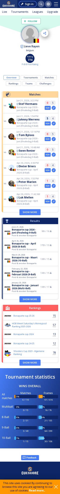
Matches (49, 77)
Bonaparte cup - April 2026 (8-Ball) (24, 245)
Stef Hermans (28, 104)
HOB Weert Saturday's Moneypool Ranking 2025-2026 (29, 325)
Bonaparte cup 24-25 (24, 343)
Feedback (31, 457)
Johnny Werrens (29, 119)
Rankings (13, 83)
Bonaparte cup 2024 (24, 334)
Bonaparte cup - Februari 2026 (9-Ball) (24, 273)
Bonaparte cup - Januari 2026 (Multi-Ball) (25, 287)
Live (4, 12)
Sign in (29, 4)
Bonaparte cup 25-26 (24, 315)
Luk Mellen (26, 197)
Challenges (45, 83)
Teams (28, 83)
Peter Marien (27, 182)
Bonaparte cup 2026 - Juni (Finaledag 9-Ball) (24, 231)
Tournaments (19, 12)
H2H (48, 108)
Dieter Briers (27, 166)
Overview (11, 77)
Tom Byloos (26, 135)
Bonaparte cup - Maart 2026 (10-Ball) (25, 259)
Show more (30, 212)
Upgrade (52, 12)
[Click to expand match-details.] (54, 108)
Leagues (37, 12)
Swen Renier (27, 150)
